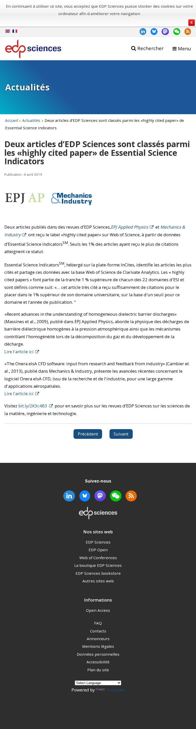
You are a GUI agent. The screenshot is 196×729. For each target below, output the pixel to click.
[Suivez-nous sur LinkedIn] (140, 31)
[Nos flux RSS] (185, 31)
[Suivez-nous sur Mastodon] (163, 31)
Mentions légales (98, 646)
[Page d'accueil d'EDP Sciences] (33, 50)
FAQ (98, 623)
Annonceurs (98, 638)
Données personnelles (98, 654)
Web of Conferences (98, 557)
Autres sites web (98, 580)
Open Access (98, 610)
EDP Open (98, 549)
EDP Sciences (98, 542)
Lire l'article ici (18, 352)
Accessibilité (98, 661)
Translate (115, 690)
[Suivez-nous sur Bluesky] (151, 31)
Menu (184, 48)
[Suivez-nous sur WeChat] (174, 31)
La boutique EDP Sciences (98, 565)
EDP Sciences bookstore (98, 573)
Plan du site (98, 669)
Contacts (98, 630)
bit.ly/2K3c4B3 (32, 406)
